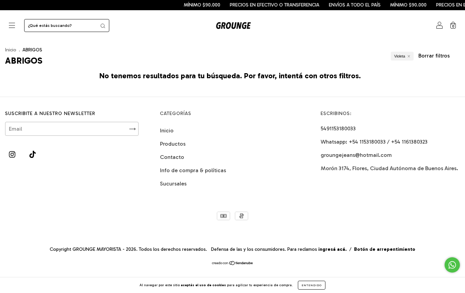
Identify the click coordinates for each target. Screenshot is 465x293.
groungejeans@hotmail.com (356, 155)
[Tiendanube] (232, 263)
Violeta (399, 56)
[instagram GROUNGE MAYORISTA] (12, 154)
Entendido (312, 285)
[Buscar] (103, 25)
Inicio (10, 50)
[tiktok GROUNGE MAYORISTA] (32, 154)
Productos (173, 144)
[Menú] (12, 26)
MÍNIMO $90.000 (199, 5)
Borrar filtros (434, 55)
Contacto (172, 157)
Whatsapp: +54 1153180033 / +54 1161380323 (374, 142)
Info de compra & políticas (193, 170)
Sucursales (173, 183)
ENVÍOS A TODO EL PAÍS (351, 5)
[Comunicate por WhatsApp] (452, 265)
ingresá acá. (332, 249)
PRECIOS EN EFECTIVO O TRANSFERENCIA (271, 5)
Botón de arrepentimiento (384, 249)
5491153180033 (338, 128)
